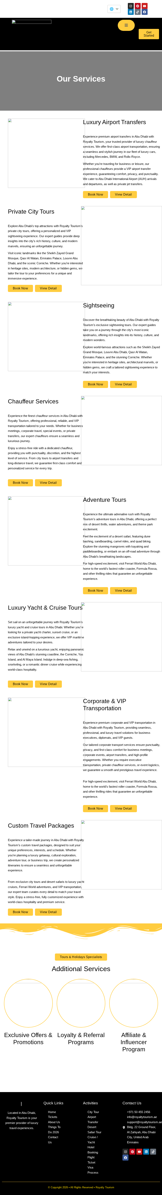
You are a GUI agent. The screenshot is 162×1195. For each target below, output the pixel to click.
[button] (81, 957)
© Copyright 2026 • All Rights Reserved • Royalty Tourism (81, 1187)
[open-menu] (126, 25)
